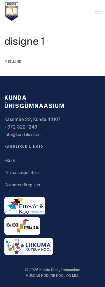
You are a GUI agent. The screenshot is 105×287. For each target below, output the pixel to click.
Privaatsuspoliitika (21, 173)
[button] (98, 11)
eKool (9, 160)
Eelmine (14, 61)
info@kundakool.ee (22, 135)
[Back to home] (11, 11)
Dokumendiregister (22, 185)
